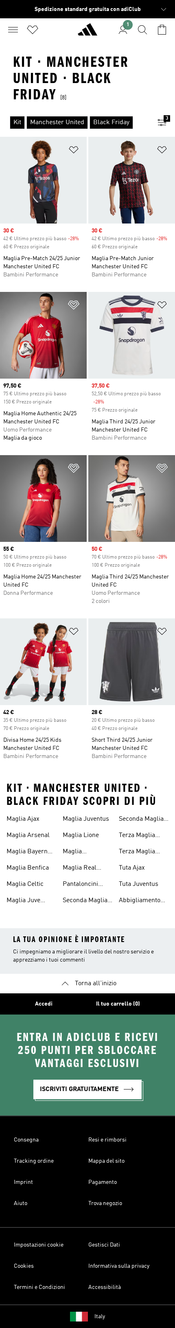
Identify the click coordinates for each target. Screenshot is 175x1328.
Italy (99, 1316)
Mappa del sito (106, 1161)
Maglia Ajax (23, 819)
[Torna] (87, 33)
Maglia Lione (81, 835)
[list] (74, 122)
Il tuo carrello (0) (118, 1004)
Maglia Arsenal (28, 835)
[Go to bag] (162, 29)
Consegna (26, 1140)
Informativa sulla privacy (118, 1266)
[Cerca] (142, 29)
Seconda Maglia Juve (85, 901)
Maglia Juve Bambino (23, 901)
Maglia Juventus (86, 819)
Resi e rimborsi (107, 1140)
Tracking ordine (34, 1161)
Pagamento (102, 1182)
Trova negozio (105, 1203)
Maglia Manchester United (79, 852)
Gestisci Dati (104, 1245)
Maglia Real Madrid (79, 869)
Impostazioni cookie (38, 1245)
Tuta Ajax (132, 868)
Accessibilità (104, 1287)
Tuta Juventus (138, 884)
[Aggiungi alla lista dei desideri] (73, 151)
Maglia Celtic (25, 884)
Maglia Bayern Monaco (27, 852)
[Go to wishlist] (32, 29)
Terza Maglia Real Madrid (137, 852)
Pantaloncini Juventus (80, 885)
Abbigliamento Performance (139, 901)
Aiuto (20, 1203)
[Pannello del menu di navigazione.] (13, 29)
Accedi (43, 1004)
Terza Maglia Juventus (137, 836)
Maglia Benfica (28, 868)
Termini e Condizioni (39, 1287)
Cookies (24, 1266)
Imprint (23, 1182)
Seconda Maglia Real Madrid (141, 820)
